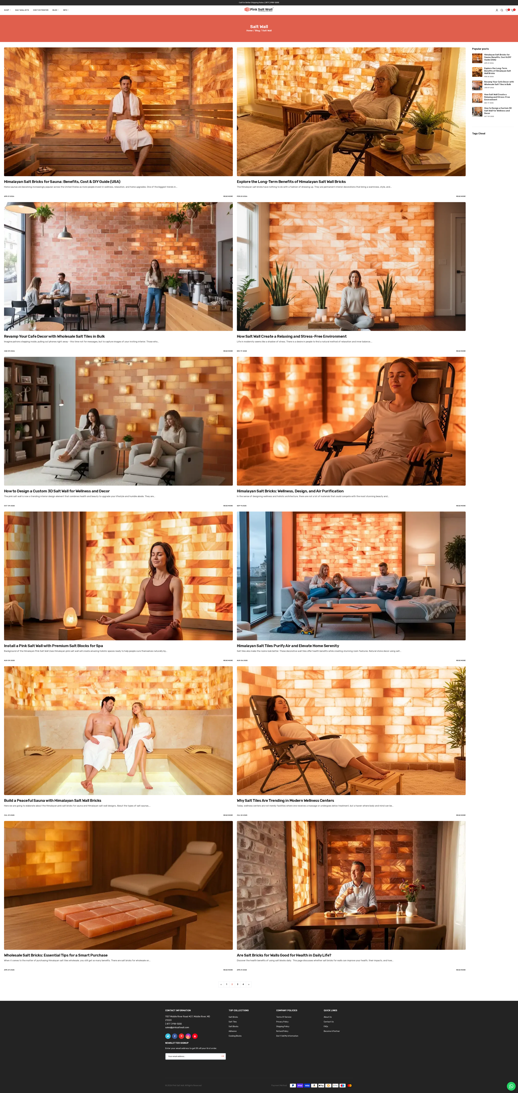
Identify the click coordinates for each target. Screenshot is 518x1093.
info (65, 10)
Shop (6, 10)
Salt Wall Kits (22, 10)
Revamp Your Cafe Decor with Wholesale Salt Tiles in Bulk (54, 336)
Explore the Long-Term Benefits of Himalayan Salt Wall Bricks (291, 181)
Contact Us (329, 1022)
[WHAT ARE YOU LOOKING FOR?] (502, 10)
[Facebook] (174, 1036)
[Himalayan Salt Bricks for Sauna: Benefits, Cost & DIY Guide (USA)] (118, 111)
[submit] (222, 1056)
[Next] (248, 984)
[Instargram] (188, 1036)
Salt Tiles (233, 1022)
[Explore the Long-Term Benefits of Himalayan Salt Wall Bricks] (351, 111)
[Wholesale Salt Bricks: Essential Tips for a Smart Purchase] (118, 885)
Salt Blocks (233, 1026)
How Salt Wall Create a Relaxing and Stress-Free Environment (292, 336)
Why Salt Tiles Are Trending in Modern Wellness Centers (285, 800)
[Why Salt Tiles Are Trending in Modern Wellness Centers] (351, 730)
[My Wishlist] (507, 10)
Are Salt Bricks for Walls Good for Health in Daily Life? (284, 955)
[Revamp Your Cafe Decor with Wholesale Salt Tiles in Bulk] (118, 266)
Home (249, 30)
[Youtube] (195, 1036)
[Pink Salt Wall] (259, 10)
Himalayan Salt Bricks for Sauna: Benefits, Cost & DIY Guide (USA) (62, 181)
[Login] (497, 10)
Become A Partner (332, 1031)
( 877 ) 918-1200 (272, 2)
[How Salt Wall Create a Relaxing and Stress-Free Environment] (351, 266)
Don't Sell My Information (287, 1036)
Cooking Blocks (235, 1036)
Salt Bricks (233, 1017)
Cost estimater (40, 10)
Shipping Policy (282, 1026)
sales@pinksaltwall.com (177, 1027)
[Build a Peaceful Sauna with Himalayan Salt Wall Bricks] (118, 730)
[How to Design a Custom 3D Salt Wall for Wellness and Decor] (118, 421)
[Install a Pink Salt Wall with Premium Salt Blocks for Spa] (118, 576)
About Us (328, 1017)
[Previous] (221, 984)
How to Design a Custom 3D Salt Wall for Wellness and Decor (57, 491)
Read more (228, 196)
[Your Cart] (512, 10)
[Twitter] (168, 1036)
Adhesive (233, 1031)
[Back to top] (510, 1073)
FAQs (326, 1026)
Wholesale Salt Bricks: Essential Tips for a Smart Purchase (56, 955)
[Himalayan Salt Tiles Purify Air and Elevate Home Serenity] (351, 576)
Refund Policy (282, 1031)
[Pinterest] (181, 1036)
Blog (54, 10)
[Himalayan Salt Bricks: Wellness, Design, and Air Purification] (351, 421)
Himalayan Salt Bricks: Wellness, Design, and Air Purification (290, 491)
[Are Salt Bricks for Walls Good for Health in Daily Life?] (351, 885)
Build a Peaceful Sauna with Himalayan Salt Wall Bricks (52, 800)
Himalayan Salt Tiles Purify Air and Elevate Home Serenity (288, 646)
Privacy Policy (282, 1022)
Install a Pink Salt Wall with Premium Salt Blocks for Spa (53, 646)
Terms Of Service (283, 1017)
